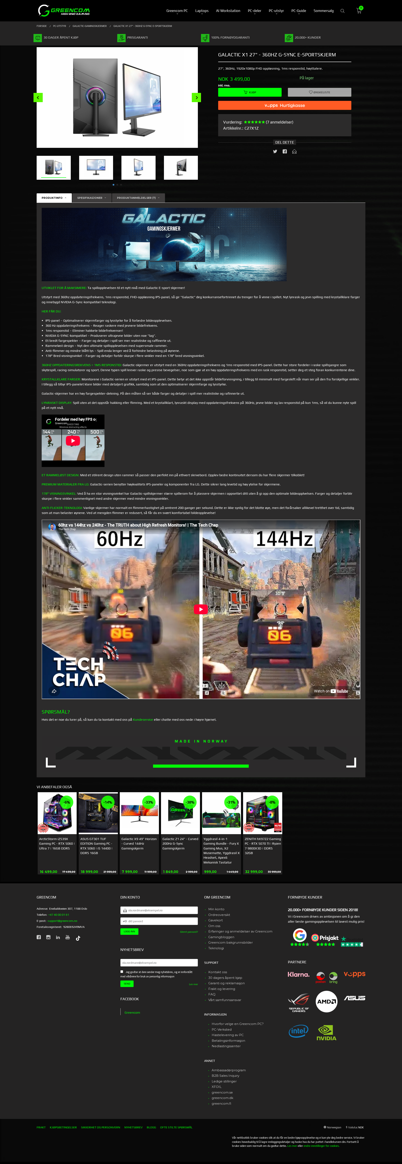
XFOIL (217, 1087)
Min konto (216, 909)
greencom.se (222, 1092)
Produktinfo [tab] (52, 197)
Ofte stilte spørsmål (176, 1127)
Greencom (132, 1012)
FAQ (211, 994)
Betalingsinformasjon (228, 1041)
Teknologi (216, 948)
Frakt (41, 1127)
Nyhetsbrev (133, 1127)
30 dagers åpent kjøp (225, 978)
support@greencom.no (62, 920)
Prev (38, 97)
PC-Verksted (222, 1029)
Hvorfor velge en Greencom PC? (238, 1024)
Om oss (214, 926)
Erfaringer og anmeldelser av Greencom (240, 931)
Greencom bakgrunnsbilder (230, 942)
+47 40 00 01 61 (58, 914)
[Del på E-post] (294, 152)
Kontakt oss (217, 972)
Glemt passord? (189, 931)
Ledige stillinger (224, 1081)
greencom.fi (221, 1103)
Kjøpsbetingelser (63, 1127)
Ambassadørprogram (229, 1070)
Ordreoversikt (219, 915)
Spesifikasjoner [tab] (89, 197)
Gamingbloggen (221, 937)
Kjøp (252, 92)
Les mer (193, 984)
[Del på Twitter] (275, 152)
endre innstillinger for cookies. (321, 1145)
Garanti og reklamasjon (226, 983)
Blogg (151, 1127)
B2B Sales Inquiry (225, 1076)
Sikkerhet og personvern (100, 1127)
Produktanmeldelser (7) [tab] (136, 197)
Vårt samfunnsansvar (224, 1000)
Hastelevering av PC (228, 1035)
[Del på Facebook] (285, 152)
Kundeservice (143, 720)
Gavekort (215, 920)
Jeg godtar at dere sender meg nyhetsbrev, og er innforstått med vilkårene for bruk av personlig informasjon (156, 974)
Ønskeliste (321, 92)
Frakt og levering (221, 989)
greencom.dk (222, 1098)
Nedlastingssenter (226, 1046)
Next (196, 97)
